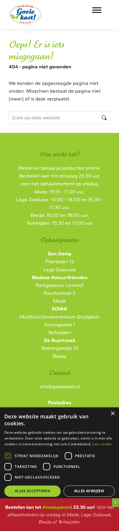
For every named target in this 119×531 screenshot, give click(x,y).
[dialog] (59, 462)
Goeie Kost (44, 11)
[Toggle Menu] (96, 10)
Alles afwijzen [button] (89, 490)
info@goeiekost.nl (60, 386)
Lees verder (102, 444)
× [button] (112, 413)
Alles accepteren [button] (32, 490)
